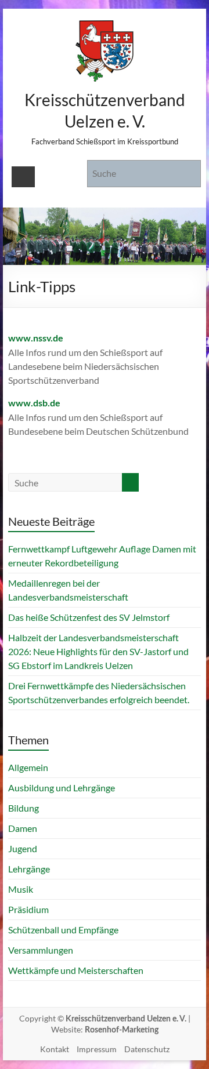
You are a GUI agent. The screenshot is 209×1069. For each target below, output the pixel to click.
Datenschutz (147, 1049)
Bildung (23, 807)
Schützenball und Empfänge (63, 929)
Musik (20, 889)
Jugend (22, 848)
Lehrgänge (29, 868)
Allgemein (28, 767)
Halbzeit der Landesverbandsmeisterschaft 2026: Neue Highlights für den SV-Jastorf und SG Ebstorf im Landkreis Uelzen (98, 651)
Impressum (97, 1049)
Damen (22, 828)
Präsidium (28, 909)
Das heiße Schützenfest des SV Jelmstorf (89, 617)
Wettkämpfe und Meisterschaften (75, 970)
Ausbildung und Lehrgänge (61, 787)
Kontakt (54, 1049)
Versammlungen (40, 949)
